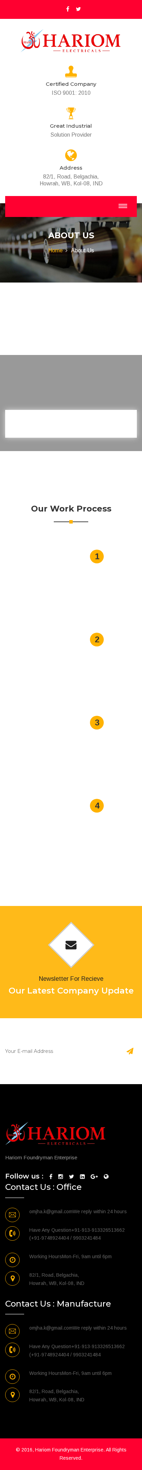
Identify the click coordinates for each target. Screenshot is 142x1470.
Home (55, 250)
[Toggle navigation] (123, 206)
